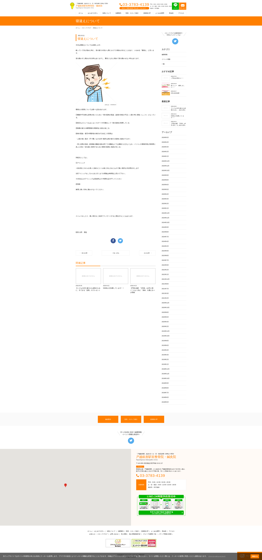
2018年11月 (165, 373)
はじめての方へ (93, 13)
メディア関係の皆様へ (165, 534)
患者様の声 (147, 13)
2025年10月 (165, 170)
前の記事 (84, 253)
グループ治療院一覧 (149, 534)
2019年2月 (165, 359)
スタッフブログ (86, 28)
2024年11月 (165, 218)
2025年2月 (165, 203)
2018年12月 (165, 369)
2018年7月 (165, 392)
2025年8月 (165, 180)
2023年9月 (165, 251)
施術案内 (108, 419)
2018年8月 (165, 388)
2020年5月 (165, 317)
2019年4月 (165, 350)
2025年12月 (165, 161)
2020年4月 (165, 322)
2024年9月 (165, 227)
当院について (106, 13)
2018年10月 (165, 378)
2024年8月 (165, 232)
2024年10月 (165, 222)
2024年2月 (165, 246)
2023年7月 (165, 260)
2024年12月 (165, 213)
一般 (163, 64)
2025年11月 (165, 166)
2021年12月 (165, 279)
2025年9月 (165, 175)
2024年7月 (165, 236)
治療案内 (118, 13)
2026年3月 (165, 147)
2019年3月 (165, 355)
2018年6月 (165, 397)
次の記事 (147, 253)
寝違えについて (97, 28)
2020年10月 (165, 307)
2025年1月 (165, 208)
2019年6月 (165, 345)
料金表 (171, 13)
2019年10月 (165, 336)
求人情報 (124, 534)
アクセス (181, 13)
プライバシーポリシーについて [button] (216, 556)
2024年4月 (165, 241)
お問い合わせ (114, 534)
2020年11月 (165, 303)
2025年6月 (165, 184)
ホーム (81, 13)
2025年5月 (165, 189)
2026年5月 (165, 137)
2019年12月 (165, 331)
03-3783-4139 (136, 4)
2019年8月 (165, 340)
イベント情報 (166, 59)
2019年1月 (165, 364)
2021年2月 (165, 298)
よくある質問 (159, 13)
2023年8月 (165, 255)
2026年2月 (165, 151)
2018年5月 (165, 402)
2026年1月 (165, 156)
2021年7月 (165, 288)
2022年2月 (165, 270)
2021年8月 (165, 284)
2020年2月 (165, 326)
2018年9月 (165, 383)
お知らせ (92, 534)
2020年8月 (165, 312)
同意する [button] (255, 556)
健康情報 (164, 54)
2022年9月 (165, 265)
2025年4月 (165, 194)
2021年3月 (165, 293)
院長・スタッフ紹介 (132, 13)
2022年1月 (165, 274)
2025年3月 (165, 199)
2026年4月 (165, 142)
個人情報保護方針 (135, 534)
